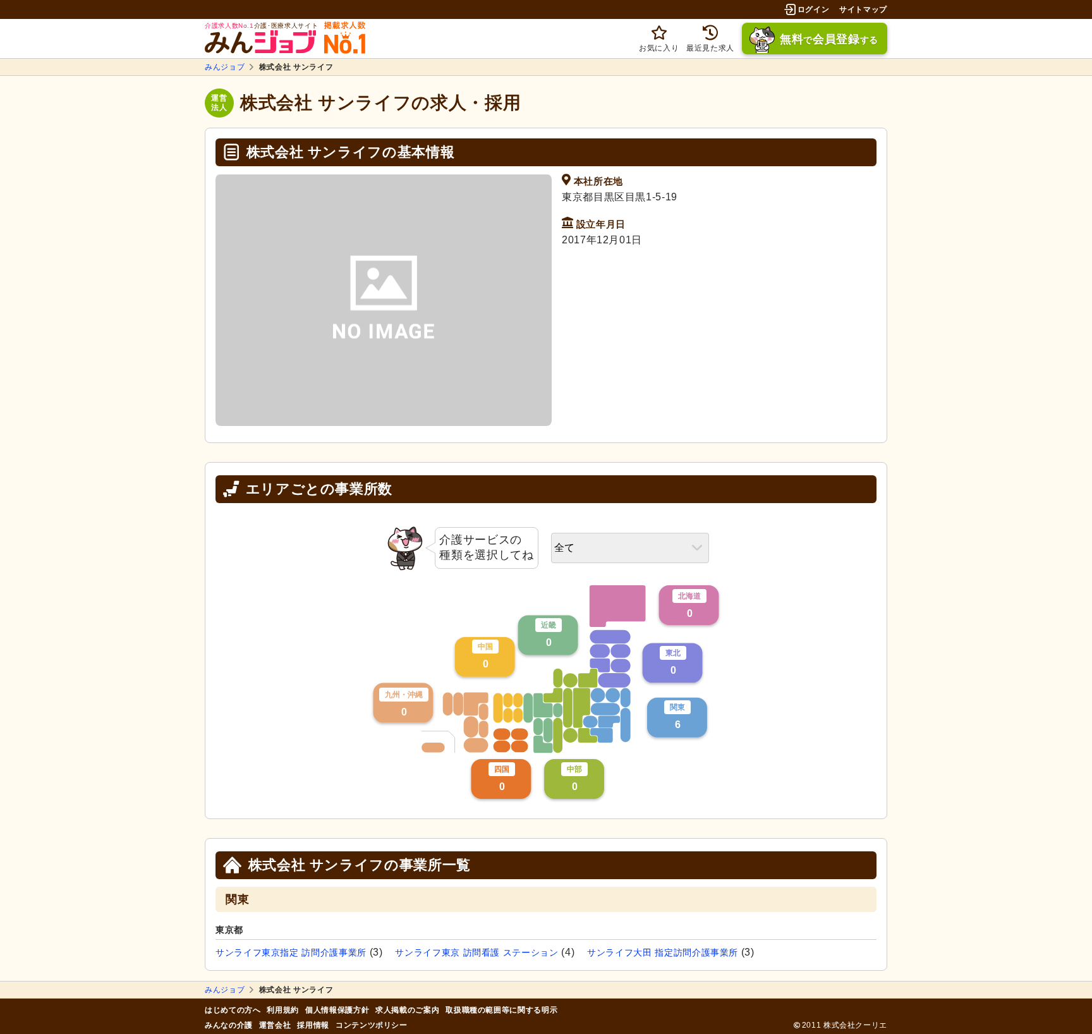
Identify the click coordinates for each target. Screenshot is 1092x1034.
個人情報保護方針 (337, 1010)
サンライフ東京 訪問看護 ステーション (476, 952)
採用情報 (313, 1025)
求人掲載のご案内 (407, 1010)
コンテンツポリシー (372, 1025)
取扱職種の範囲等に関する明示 (501, 1010)
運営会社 (275, 1025)
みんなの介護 (229, 1025)
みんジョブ (225, 67)
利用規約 (283, 1010)
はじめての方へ (232, 1010)
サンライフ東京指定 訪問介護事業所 (291, 952)
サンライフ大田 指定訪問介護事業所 (662, 952)
